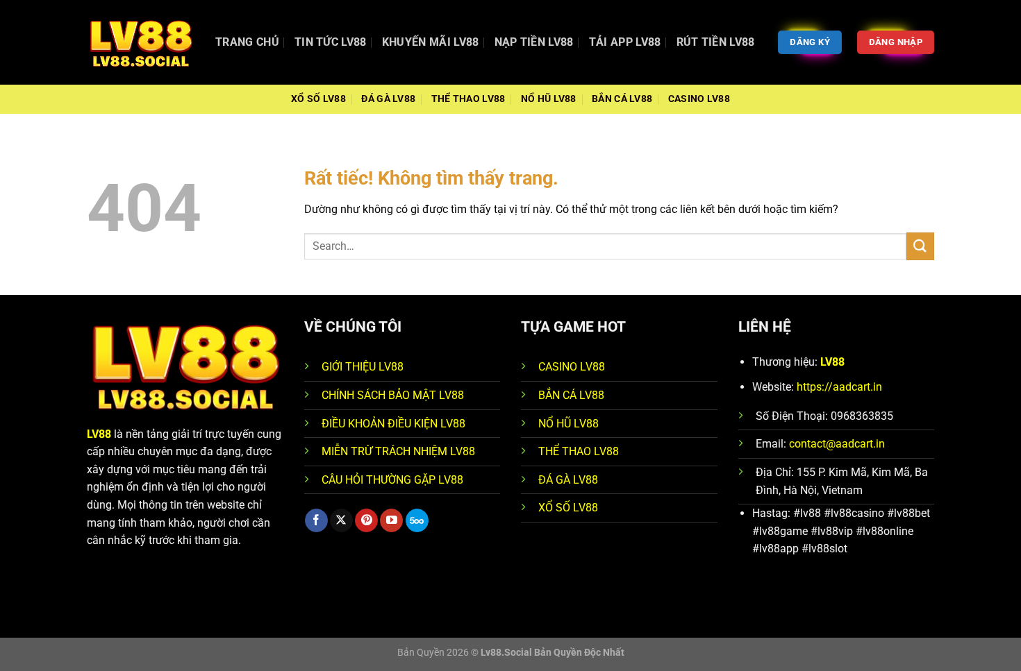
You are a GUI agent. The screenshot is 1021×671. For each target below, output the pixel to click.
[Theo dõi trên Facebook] (316, 520)
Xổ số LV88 (318, 99)
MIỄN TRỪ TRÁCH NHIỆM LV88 (398, 451)
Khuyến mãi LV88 (430, 42)
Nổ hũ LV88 (548, 99)
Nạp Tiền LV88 (534, 42)
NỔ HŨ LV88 (568, 423)
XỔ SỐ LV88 (568, 507)
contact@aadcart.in (837, 443)
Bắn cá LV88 (622, 99)
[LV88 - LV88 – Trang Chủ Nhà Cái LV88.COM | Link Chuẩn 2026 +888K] (140, 42)
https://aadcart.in (839, 386)
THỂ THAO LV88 (578, 451)
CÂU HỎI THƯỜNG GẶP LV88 (392, 479)
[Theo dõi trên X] (341, 520)
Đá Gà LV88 (388, 99)
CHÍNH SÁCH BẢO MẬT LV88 (393, 395)
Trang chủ (247, 42)
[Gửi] (920, 246)
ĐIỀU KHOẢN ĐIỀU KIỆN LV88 (393, 423)
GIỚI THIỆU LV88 (363, 366)
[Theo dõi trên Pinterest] (366, 520)
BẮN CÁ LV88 (571, 395)
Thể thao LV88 (468, 99)
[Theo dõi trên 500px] (417, 520)
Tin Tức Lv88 (330, 42)
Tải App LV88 (625, 42)
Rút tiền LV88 (715, 42)
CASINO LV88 (571, 366)
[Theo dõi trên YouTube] (391, 520)
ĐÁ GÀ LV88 (568, 479)
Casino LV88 (699, 99)
